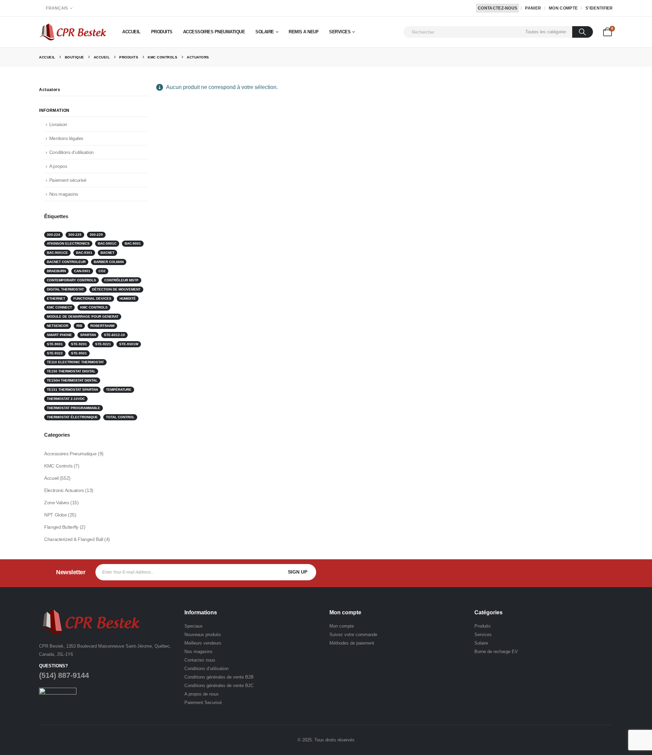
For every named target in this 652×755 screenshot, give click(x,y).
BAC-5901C (107, 243)
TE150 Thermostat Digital (71, 371)
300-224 (53, 234)
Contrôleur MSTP (121, 280)
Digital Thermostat (65, 289)
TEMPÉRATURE (118, 389)
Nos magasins (63, 194)
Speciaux (193, 626)
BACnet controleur (66, 262)
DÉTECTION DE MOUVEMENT (116, 289)
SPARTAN (88, 335)
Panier (533, 8)
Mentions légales (66, 138)
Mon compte (563, 8)
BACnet (107, 252)
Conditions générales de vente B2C (219, 685)
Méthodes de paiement (351, 643)
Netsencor (57, 326)
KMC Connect (59, 307)
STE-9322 (55, 353)
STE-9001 (55, 344)
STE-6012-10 (114, 335)
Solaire (264, 31)
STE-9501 (79, 353)
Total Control (120, 417)
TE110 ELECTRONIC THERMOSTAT (75, 362)
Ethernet (56, 298)
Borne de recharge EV (496, 651)
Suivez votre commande (353, 634)
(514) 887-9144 (64, 675)
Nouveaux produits (202, 634)
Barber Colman (109, 262)
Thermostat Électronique (72, 417)
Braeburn (56, 271)
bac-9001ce (57, 252)
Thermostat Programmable (73, 408)
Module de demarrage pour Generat (83, 316)
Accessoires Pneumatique (214, 31)
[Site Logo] (73, 31)
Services (339, 31)
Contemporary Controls (71, 280)
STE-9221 (103, 344)
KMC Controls (94, 307)
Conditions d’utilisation (71, 152)
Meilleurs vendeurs (202, 643)
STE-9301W (128, 344)
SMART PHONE (59, 335)
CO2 (102, 271)
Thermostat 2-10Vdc (66, 399)
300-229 (96, 234)
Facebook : (562, 572)
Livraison (58, 124)
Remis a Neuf (304, 31)
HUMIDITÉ (128, 298)
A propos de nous (201, 694)
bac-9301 (84, 252)
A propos (58, 166)
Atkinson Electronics (68, 243)
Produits (162, 31)
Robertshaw (102, 326)
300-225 (75, 234)
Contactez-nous (497, 8)
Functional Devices (92, 298)
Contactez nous (199, 660)
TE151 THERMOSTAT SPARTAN (72, 389)
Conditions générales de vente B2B (219, 677)
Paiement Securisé (203, 702)
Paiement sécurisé (68, 180)
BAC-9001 (133, 243)
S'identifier (599, 8)
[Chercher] (582, 32)
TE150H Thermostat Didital (72, 380)
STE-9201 (79, 344)
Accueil (131, 31)
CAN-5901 (82, 271)
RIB (79, 326)
